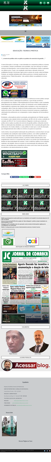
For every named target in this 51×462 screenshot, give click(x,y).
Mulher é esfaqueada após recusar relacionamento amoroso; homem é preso (20, 227)
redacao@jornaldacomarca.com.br (21, 400)
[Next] (48, 186)
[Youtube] (48, 2)
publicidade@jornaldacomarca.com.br (20, 403)
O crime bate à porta (7, 208)
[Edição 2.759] (25, 287)
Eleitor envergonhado (40, 208)
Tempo (8, 3)
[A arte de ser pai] (25, 205)
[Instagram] (44, 2)
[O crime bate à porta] (9, 205)
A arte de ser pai (22, 208)
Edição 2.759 (6, 321)
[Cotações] (5, 2)
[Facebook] (40, 2)
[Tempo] (8, 2)
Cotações (5, 3)
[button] (25, 31)
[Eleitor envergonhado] (42, 205)
